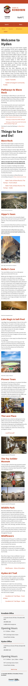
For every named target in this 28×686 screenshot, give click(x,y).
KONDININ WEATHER (14, 17)
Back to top (14, 669)
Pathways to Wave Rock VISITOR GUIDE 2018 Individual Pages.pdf (15, 123)
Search (7, 24)
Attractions (19, 29)
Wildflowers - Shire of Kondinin (15, 568)
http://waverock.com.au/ (20, 177)
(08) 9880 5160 (7, 650)
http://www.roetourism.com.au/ (14, 117)
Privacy (21, 673)
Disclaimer (3, 675)
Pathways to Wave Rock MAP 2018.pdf (15, 119)
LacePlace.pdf (9, 433)
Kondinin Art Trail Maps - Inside (15, 601)
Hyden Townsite (10, 80)
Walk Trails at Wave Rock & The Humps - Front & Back (14, 182)
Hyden (5, 32)
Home (3, 29)
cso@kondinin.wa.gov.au (10, 624)
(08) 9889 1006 (7, 622)
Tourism (11, 29)
